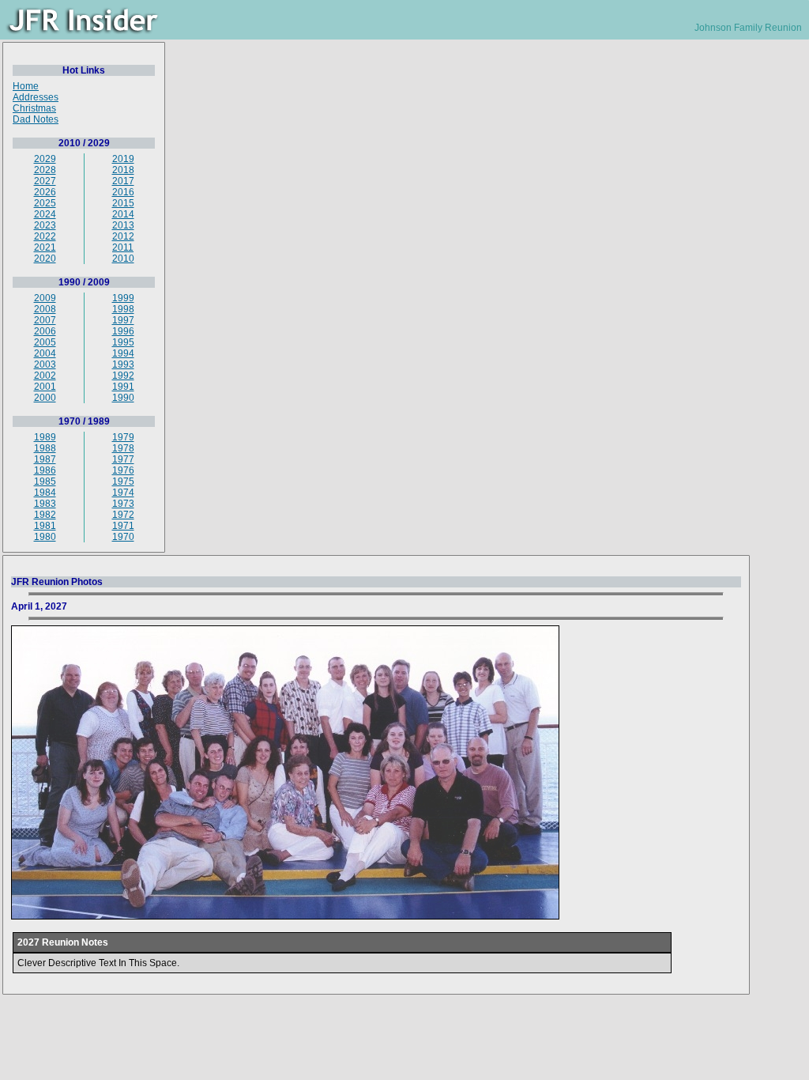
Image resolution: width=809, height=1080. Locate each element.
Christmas (34, 108)
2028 (45, 170)
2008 (45, 309)
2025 (45, 203)
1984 (45, 492)
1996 (123, 331)
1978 (123, 448)
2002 (45, 375)
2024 (45, 214)
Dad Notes (35, 119)
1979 (123, 437)
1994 (123, 353)
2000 (45, 397)
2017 (123, 181)
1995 (123, 342)
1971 (123, 525)
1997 (123, 320)
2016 (123, 192)
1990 (123, 397)
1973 (123, 503)
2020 (45, 258)
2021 (45, 247)
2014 (123, 214)
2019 (123, 158)
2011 (123, 247)
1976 (123, 470)
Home (26, 86)
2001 (45, 386)
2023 (45, 225)
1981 (45, 525)
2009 (45, 298)
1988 (45, 448)
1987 (45, 459)
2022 (45, 236)
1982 (45, 514)
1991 (123, 386)
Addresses (35, 97)
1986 (45, 470)
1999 (123, 298)
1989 (45, 437)
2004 (45, 353)
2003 (45, 364)
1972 (123, 514)
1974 (123, 492)
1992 (123, 375)
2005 (45, 342)
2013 (123, 225)
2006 (45, 331)
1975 (123, 481)
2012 (123, 236)
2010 (123, 258)
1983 (45, 503)
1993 (123, 364)
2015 (123, 203)
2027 (45, 181)
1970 (123, 536)
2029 (45, 158)
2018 (123, 170)
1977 (123, 459)
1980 (45, 536)
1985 (45, 481)
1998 (123, 309)
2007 (45, 320)
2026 (45, 192)
